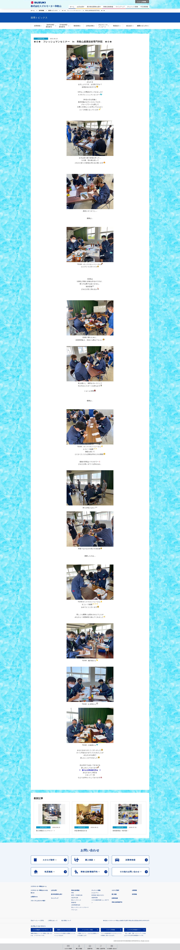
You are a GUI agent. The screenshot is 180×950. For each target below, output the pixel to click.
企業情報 (134, 890)
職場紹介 (116, 26)
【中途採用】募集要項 (63, 26)
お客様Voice (34, 896)
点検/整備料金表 (75, 905)
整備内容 (73, 902)
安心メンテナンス (76, 900)
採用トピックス (53, 10)
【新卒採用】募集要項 (50, 26)
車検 (72, 892)
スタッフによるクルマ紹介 (38, 900)
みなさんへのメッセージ (102, 26)
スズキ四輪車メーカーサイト (40, 929)
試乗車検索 (115, 898)
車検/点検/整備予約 (117, 902)
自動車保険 (95, 897)
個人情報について (66, 920)
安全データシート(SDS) (37, 920)
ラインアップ (54, 898)
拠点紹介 (129, 26)
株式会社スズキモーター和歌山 (46, 6)
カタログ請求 (115, 890)
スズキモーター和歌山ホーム (39, 886)
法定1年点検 (74, 897)
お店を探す (54, 890)
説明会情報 (90, 26)
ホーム (33, 10)
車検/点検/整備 (75, 890)
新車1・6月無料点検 (76, 895)
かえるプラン (95, 892)
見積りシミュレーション (64, 929)
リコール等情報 (110, 929)
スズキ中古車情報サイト (134, 929)
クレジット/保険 (96, 890)
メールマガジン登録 (87, 929)
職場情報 (77, 26)
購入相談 (114, 894)
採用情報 (41, 10)
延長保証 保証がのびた (98, 895)
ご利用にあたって (52, 920)
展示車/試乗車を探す (56, 894)
